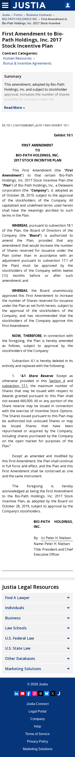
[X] (52, 693)
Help (37, 726)
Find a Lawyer (17, 597)
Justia (6, 15)
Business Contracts (39, 15)
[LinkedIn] (16, 693)
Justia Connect (37, 704)
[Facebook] (28, 693)
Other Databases (20, 658)
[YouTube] (22, 693)
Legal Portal (37, 711)
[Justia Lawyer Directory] (58, 693)
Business (13, 617)
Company (37, 719)
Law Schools (16, 627)
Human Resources (17, 58)
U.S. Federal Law (19, 638)
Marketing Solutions (23, 668)
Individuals (14, 607)
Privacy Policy (37, 741)
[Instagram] (34, 693)
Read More (13, 107)
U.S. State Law (17, 648)
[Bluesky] (46, 693)
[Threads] (40, 693)
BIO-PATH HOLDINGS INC (19, 19)
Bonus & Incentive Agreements (27, 63)
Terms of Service (37, 734)
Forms (18, 15)
